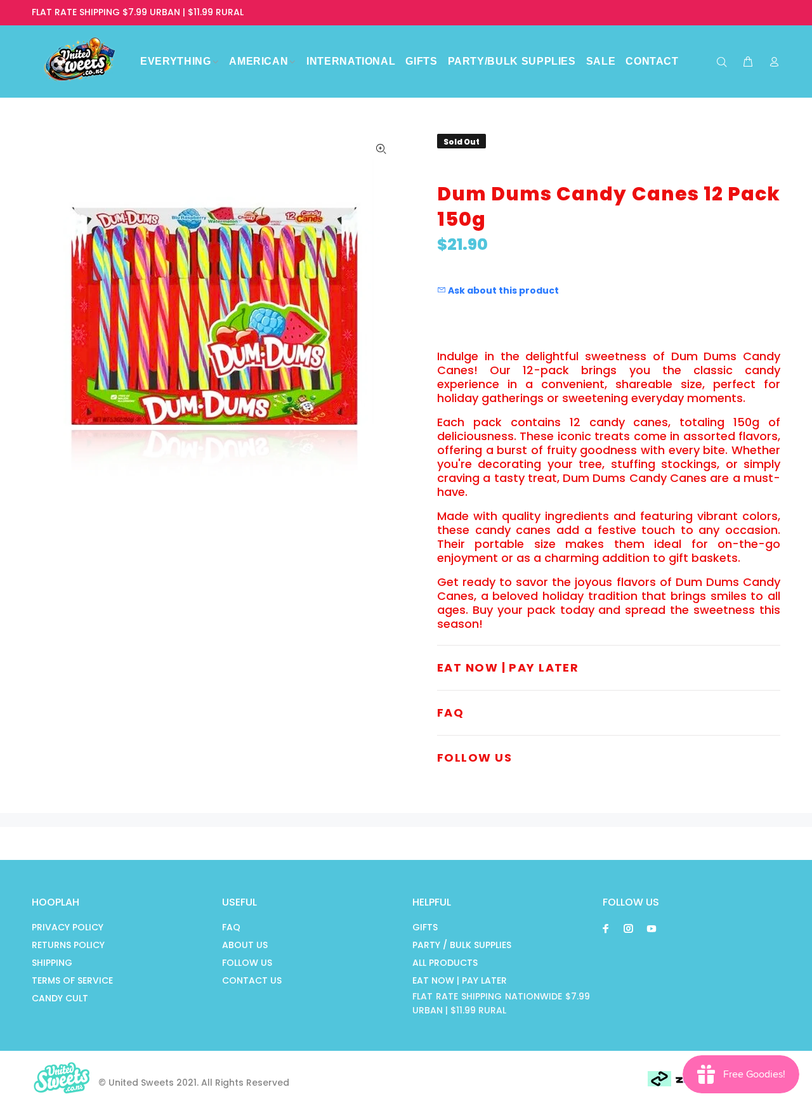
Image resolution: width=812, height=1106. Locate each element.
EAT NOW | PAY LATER (459, 980)
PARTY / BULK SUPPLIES (461, 945)
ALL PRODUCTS (445, 962)
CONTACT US (252, 980)
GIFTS (425, 927)
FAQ (231, 927)
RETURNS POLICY (68, 945)
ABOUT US (245, 945)
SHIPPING (52, 962)
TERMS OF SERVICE (72, 980)
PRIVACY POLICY (67, 927)
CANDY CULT (60, 998)
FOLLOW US (247, 962)
